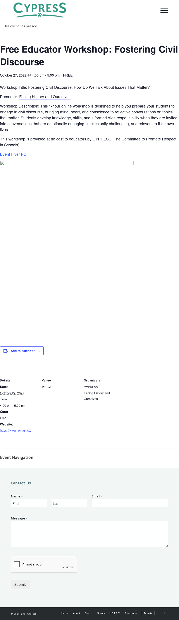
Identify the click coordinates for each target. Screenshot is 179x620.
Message (19, 518)
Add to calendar (22, 350)
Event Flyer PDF (14, 154)
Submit (20, 584)
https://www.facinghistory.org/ (20, 430)
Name (17, 496)
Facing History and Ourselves (45, 96)
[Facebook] (165, 613)
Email (97, 496)
